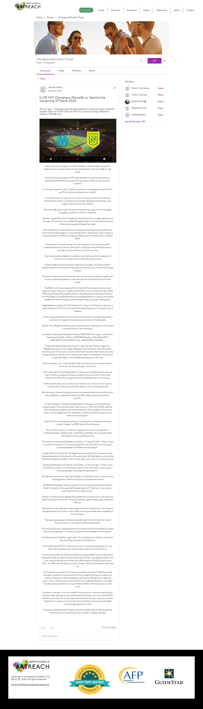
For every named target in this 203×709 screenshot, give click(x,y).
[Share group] (164, 60)
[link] (45, 71)
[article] (78, 363)
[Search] (141, 61)
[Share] (114, 87)
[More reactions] (51, 628)
